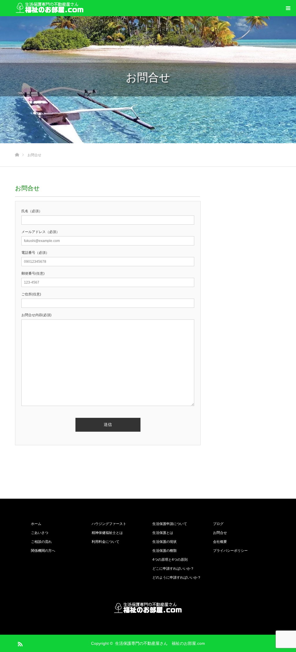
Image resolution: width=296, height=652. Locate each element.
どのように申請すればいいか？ (176, 577)
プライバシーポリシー (230, 551)
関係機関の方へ (43, 551)
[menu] (288, 8)
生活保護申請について (169, 524)
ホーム (36, 524)
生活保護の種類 (164, 551)
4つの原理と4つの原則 (170, 560)
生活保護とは (162, 533)
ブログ (218, 524)
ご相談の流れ (41, 542)
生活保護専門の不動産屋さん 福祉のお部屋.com (160, 643)
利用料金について (105, 542)
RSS (19, 643)
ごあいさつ (39, 533)
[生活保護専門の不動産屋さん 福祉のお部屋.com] (49, 8)
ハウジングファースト (109, 524)
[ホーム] (17, 145)
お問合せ (220, 533)
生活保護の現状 (164, 542)
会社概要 (220, 542)
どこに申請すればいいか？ (173, 569)
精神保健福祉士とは (107, 533)
